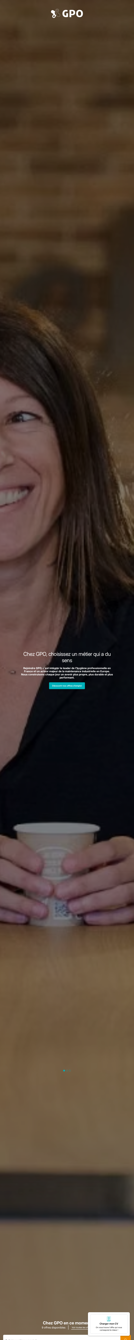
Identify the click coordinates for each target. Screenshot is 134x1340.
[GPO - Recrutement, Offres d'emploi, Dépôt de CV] (67, 13)
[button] (109, 1324)
